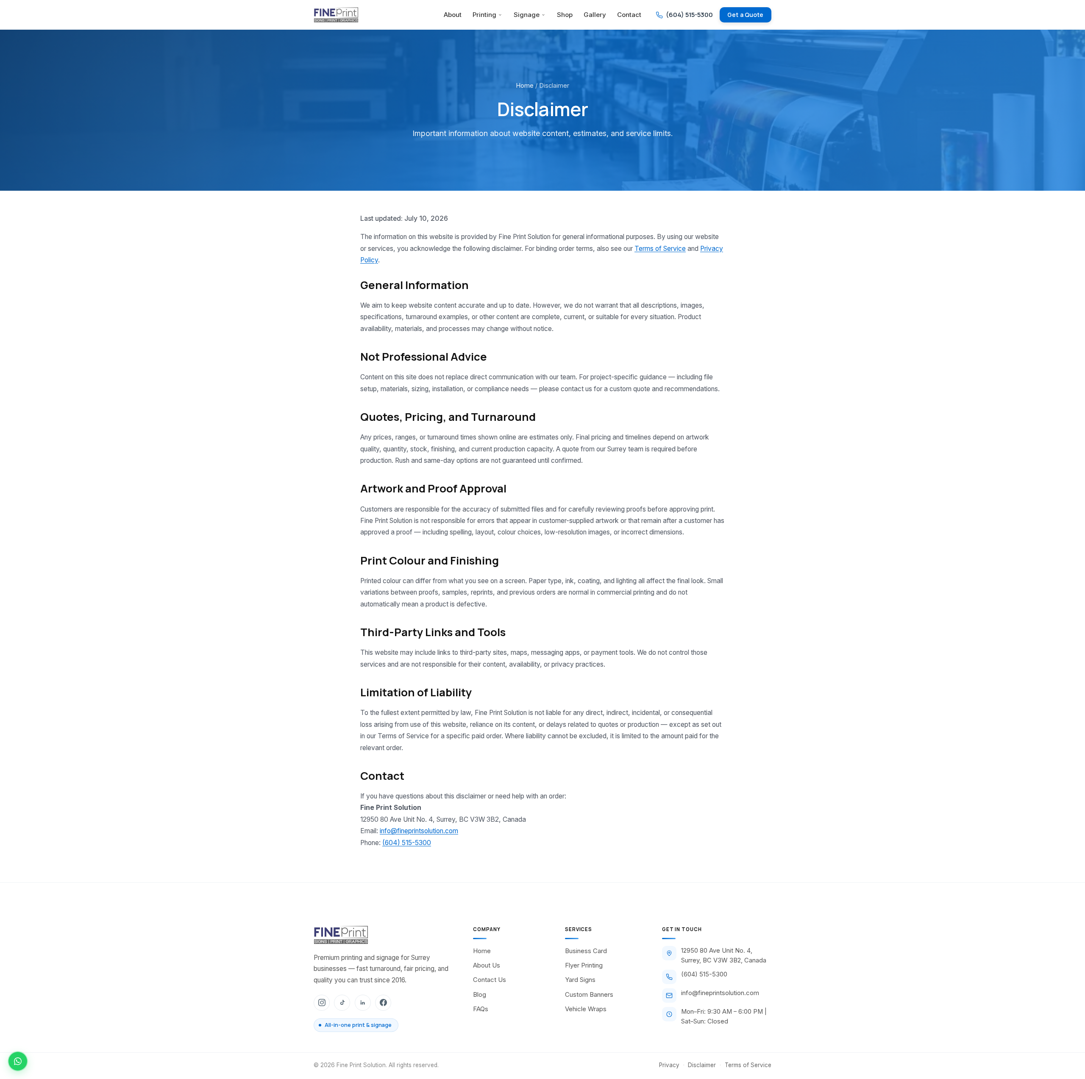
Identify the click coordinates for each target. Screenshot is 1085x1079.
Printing (484, 15)
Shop (565, 15)
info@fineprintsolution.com (419, 831)
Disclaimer (702, 1065)
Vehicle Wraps (585, 1009)
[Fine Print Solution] (336, 15)
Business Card (586, 951)
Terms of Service (660, 249)
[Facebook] (383, 1003)
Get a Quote (745, 15)
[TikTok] (342, 1003)
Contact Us (489, 980)
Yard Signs (580, 980)
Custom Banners (589, 994)
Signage (527, 15)
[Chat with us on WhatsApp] (17, 1061)
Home (525, 85)
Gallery (595, 15)
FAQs (480, 1009)
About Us (486, 965)
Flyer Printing (584, 965)
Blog (479, 994)
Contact (629, 15)
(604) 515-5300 (406, 843)
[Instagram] (322, 1003)
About (453, 15)
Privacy (669, 1065)
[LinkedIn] (363, 1003)
